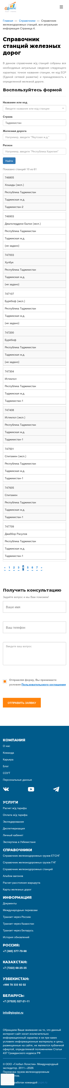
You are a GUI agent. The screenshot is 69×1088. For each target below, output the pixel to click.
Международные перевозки (20, 910)
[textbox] (33, 108)
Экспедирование (13, 821)
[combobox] (34, 108)
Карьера (8, 759)
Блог (6, 766)
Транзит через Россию (17, 917)
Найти (9, 161)
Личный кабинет (13, 835)
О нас (6, 746)
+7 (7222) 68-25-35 (15, 968)
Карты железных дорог (17, 889)
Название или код (15, 102)
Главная (8, 20)
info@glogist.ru (13, 1012)
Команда (8, 752)
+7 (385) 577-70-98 (15, 951)
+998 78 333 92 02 (14, 984)
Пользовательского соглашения (43, 684)
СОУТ (6, 773)
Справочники (27, 20)
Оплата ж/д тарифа (15, 815)
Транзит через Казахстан (18, 923)
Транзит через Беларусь (18, 930)
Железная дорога (14, 131)
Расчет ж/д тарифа (15, 808)
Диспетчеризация (14, 828)
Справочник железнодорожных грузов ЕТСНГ (31, 855)
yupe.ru (42, 1082)
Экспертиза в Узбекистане (19, 842)
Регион (7, 145)
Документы (10, 903)
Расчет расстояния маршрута (21, 882)
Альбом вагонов (13, 876)
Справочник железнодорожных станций (28, 869)
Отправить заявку (22, 703)
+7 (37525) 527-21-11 (16, 1001)
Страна (7, 116)
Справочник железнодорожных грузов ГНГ (29, 862)
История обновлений (16, 937)
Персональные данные (17, 779)
